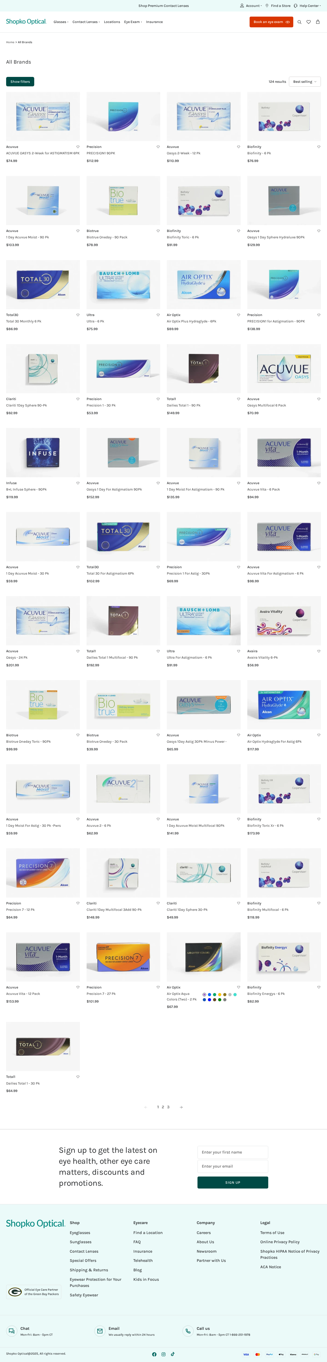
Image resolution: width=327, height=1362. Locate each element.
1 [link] (158, 1106)
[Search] (299, 22)
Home (10, 42)
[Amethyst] (204, 994)
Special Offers (83, 1260)
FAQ (137, 1241)
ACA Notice (270, 1266)
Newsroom (207, 1251)
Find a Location (148, 1232)
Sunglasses (80, 1241)
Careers (204, 1232)
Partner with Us (211, 1260)
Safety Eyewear (84, 1295)
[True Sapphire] (204, 1000)
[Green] (219, 1000)
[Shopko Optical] (26, 22)
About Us (205, 1241)
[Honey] (219, 994)
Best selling (302, 81)
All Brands (25, 42)
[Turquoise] (235, 994)
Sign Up (232, 1182)
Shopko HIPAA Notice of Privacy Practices (290, 1254)
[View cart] (318, 22)
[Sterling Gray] (230, 994)
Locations (112, 22)
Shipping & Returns (89, 1269)
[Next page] (181, 1107)
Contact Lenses (84, 1251)
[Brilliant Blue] (209, 994)
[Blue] (209, 1000)
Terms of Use (272, 1232)
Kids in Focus (146, 1279)
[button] (250, 6)
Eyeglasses (80, 1232)
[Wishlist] (309, 22)
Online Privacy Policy (280, 1241)
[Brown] (214, 1000)
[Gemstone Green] (214, 994)
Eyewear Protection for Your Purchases (95, 1282)
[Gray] (225, 1000)
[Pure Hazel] (225, 994)
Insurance (154, 22)
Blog (137, 1269)
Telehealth (143, 1260)
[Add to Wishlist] (78, 147)
